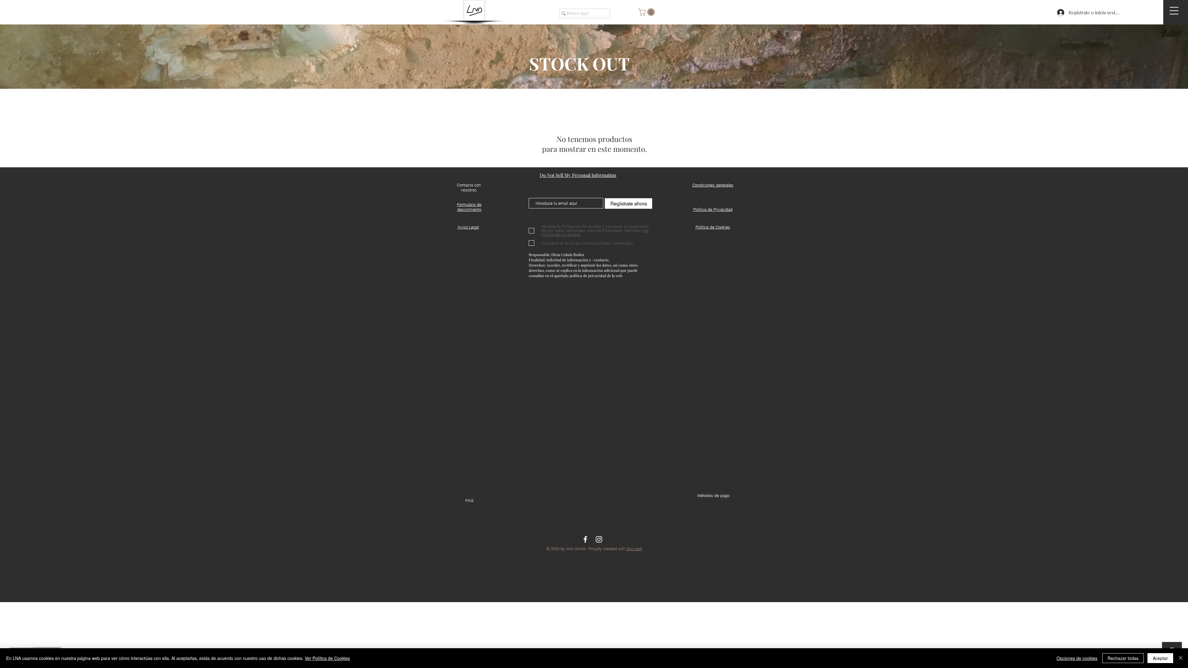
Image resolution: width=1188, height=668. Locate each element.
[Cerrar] (1180, 658)
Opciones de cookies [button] (1077, 658)
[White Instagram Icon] (599, 539)
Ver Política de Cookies (327, 658)
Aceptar (1160, 658)
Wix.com (634, 548)
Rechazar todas (1123, 658)
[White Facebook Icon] (585, 539)
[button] (1174, 10)
